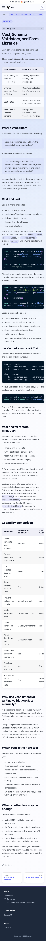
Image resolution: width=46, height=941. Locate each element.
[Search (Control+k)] (42, 7)
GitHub (6, 928)
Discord (7, 915)
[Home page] (4, 14)
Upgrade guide (28, 2)
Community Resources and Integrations (19, 902)
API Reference (9, 899)
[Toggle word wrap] (37, 251)
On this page (9, 28)
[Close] (44, 2)
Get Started (8, 896)
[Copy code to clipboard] (41, 251)
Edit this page (9, 865)
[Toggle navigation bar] (3, 7)
